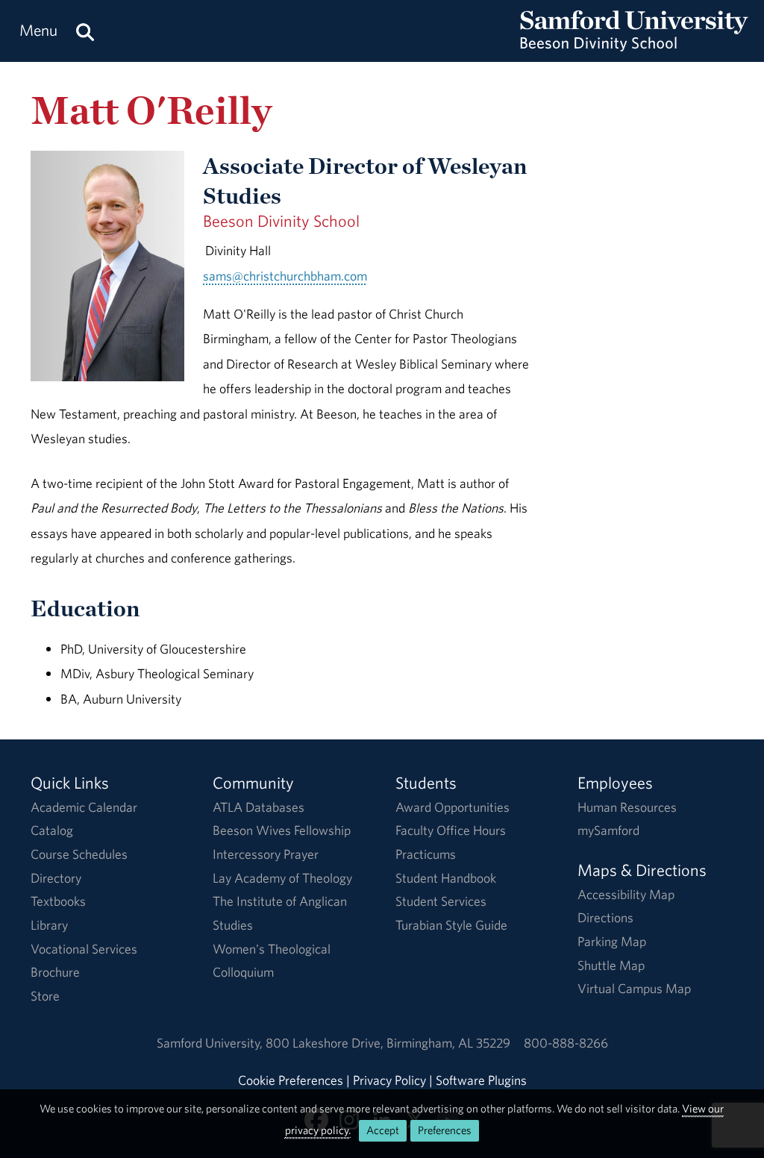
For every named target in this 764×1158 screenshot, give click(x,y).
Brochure (55, 971)
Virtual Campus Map (634, 988)
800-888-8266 (566, 1042)
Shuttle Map (611, 965)
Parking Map (611, 941)
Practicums (425, 854)
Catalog (52, 830)
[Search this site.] (85, 31)
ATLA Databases (258, 807)
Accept (382, 1130)
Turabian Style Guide (451, 924)
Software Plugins (481, 1080)
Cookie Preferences (290, 1080)
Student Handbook (445, 877)
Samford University (211, 1042)
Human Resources (627, 807)
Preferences (445, 1130)
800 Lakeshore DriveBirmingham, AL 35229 (388, 1042)
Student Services (440, 901)
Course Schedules (79, 854)
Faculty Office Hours (450, 830)
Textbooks (58, 901)
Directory (56, 877)
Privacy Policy (389, 1080)
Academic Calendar (84, 807)
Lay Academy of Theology (282, 877)
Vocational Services (84, 948)
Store (45, 995)
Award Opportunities (452, 807)
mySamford (608, 830)
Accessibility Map (625, 894)
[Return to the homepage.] (634, 45)
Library (49, 924)
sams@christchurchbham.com (285, 275)
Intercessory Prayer (266, 854)
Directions (605, 917)
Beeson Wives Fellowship (282, 830)
